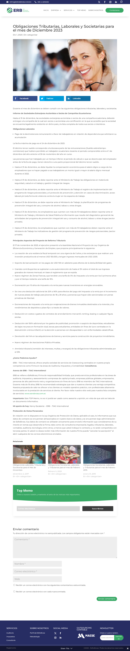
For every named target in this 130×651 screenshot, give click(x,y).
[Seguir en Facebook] (105, 2)
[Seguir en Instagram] (110, 2)
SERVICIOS (68, 10)
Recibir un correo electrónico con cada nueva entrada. (41, 592)
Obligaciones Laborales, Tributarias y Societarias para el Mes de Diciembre (29, 467)
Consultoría (10, 640)
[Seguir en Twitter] (99, 2)
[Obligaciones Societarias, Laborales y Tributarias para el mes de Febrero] (64, 454)
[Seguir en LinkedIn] (116, 2)
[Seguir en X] (55, 633)
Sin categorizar (30, 35)
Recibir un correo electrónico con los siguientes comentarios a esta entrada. (51, 585)
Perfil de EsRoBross (37, 633)
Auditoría (10, 633)
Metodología (35, 637)
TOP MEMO (81, 10)
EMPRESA (55, 10)
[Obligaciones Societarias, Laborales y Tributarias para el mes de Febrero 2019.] (99, 454)
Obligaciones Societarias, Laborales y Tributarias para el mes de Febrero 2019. (99, 467)
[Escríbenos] (121, 2)
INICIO (46, 10)
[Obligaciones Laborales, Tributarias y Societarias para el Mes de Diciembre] (29, 454)
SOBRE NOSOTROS (95, 10)
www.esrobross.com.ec (35, 393)
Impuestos (10, 637)
